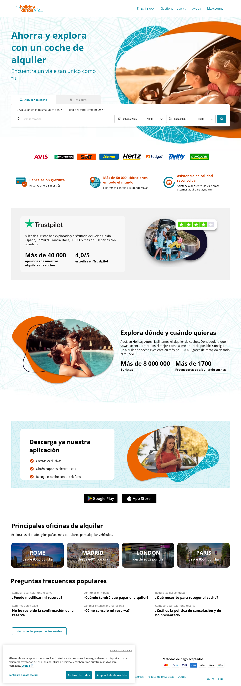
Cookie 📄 (28, 665)
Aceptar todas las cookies (112, 675)
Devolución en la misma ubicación (38, 110)
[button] (101, 498)
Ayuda (196, 8)
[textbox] (65, 119)
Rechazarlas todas (79, 675)
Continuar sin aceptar (121, 650)
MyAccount (215, 8)
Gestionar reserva (173, 8)
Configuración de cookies (23, 675)
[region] (69, 664)
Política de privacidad (161, 676)
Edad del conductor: (84, 110)
